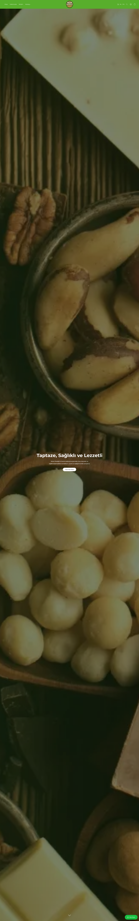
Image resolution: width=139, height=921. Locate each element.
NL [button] (121, 4)
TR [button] (118, 4)
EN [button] (123, 4)
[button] (131, 917)
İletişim (21, 4)
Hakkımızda (13, 4)
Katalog (27, 4)
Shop (6, 4)
